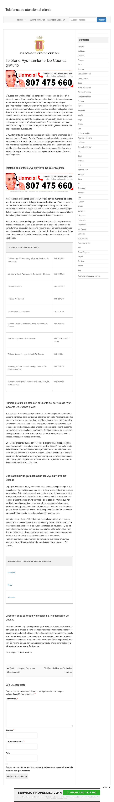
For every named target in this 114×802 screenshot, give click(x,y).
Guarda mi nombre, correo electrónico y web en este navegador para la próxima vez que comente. (39, 769)
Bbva (80, 178)
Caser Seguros (83, 252)
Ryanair (81, 201)
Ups (79, 165)
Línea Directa (83, 78)
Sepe (80, 83)
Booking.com (83, 169)
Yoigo (80, 119)
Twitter (10, 585)
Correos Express (84, 92)
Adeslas (81, 192)
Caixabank (82, 224)
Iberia (80, 156)
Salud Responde (84, 87)
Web (8, 753)
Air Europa (82, 229)
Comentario (12, 698)
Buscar (101, 19)
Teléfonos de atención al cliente (28, 9)
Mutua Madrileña (84, 96)
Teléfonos (21, 19)
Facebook (11, 572)
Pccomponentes (84, 243)
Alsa (79, 247)
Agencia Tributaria (85, 137)
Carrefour (81, 211)
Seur (79, 64)
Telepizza (81, 215)
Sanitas (81, 261)
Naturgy (81, 174)
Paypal (80, 256)
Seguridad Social (84, 73)
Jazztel (80, 124)
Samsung (81, 188)
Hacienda (81, 220)
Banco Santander (84, 147)
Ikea (79, 270)
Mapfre (80, 115)
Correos (81, 55)
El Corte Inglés (84, 133)
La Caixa (81, 233)
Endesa (81, 101)
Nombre (10, 730)
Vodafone (81, 51)
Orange (81, 60)
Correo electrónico (15, 741)
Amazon (81, 69)
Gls (79, 183)
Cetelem (81, 142)
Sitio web (11, 597)
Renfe (80, 105)
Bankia (80, 265)
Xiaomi (80, 206)
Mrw (79, 128)
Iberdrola (81, 110)
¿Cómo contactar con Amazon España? (47, 19)
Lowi (79, 197)
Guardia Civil (83, 238)
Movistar (81, 46)
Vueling (81, 160)
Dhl (79, 151)
